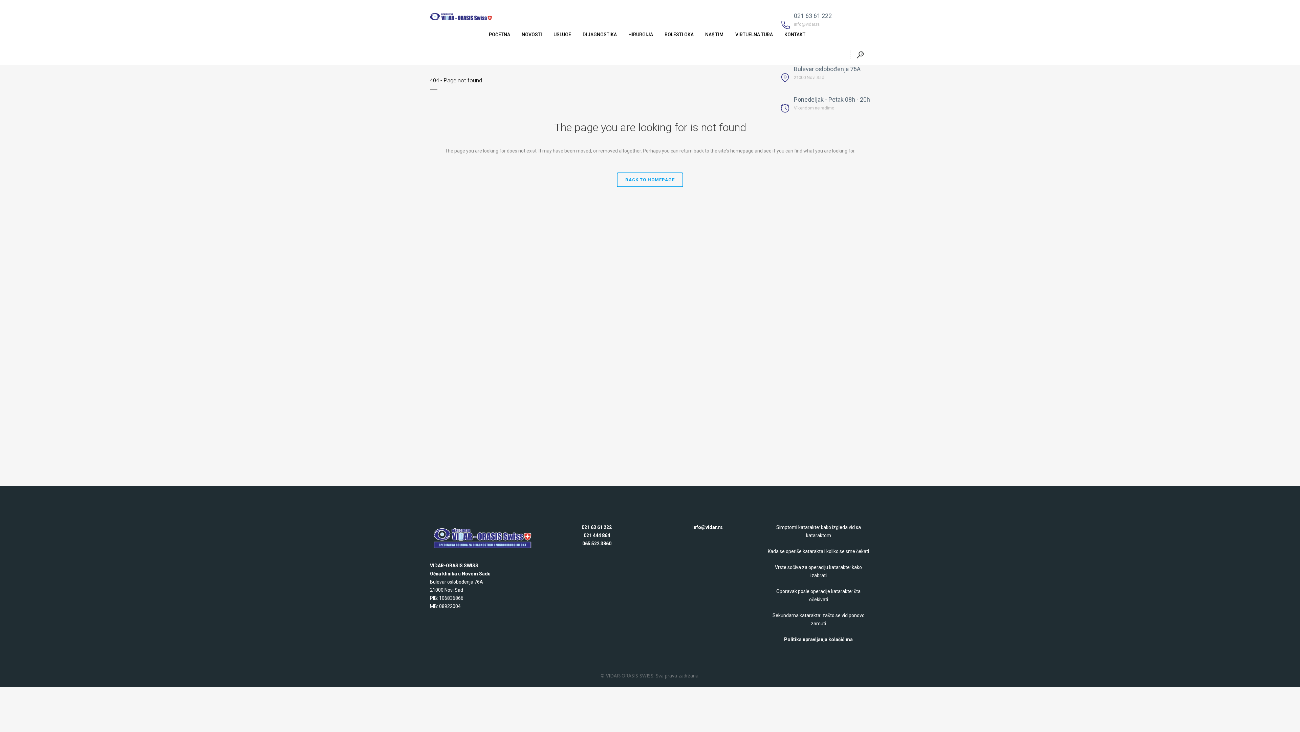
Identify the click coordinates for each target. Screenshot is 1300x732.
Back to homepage (650, 179)
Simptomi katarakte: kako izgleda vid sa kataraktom (818, 531)
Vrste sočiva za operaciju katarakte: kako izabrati (818, 571)
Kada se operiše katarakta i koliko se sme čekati (818, 551)
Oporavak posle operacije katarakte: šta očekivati (818, 595)
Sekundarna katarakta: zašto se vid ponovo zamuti (819, 619)
